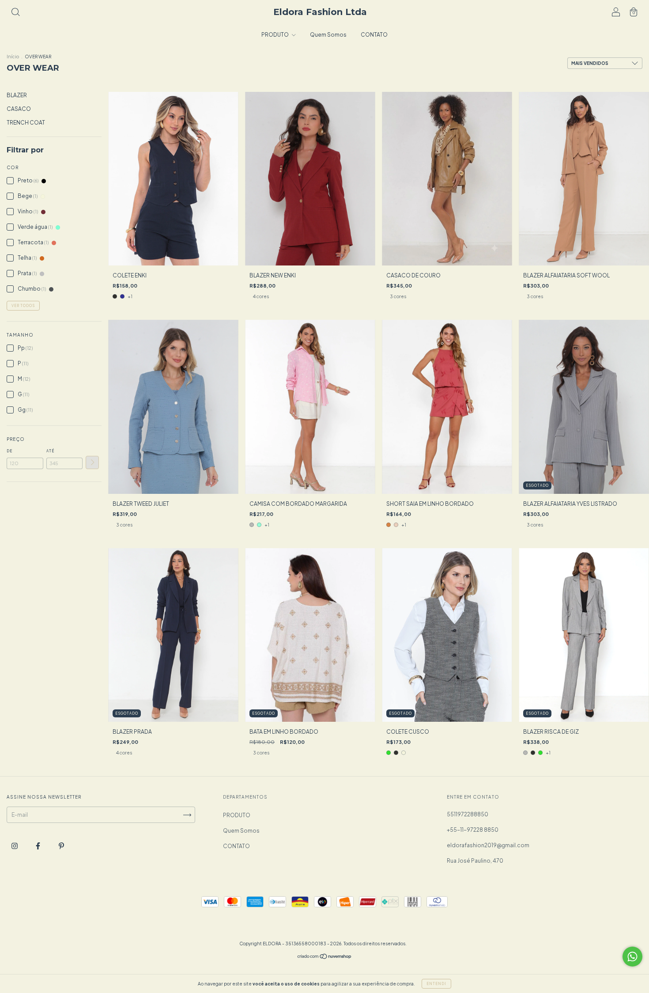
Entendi (436, 984)
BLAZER (17, 95)
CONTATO (374, 34)
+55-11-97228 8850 (472, 829)
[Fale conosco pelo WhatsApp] (632, 956)
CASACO (19, 109)
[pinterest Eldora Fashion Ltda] (61, 845)
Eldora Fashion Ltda (320, 12)
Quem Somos (328, 34)
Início (13, 56)
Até (50, 451)
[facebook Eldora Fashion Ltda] (38, 845)
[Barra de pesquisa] (15, 13)
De (9, 451)
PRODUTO (275, 34)
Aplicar (92, 462)
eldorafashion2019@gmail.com (488, 845)
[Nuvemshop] (324, 957)
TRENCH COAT (26, 122)
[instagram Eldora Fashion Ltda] (15, 845)
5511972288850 (467, 814)
